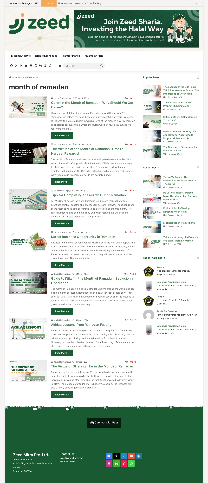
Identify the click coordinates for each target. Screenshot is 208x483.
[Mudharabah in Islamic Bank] (152, 227)
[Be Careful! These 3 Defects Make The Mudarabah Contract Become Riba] (152, 197)
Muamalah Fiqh (94, 55)
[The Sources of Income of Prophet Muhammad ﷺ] (152, 107)
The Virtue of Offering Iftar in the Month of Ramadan (92, 366)
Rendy (160, 267)
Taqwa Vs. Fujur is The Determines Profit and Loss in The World (179, 180)
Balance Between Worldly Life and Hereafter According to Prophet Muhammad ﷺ (179, 135)
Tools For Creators (167, 311)
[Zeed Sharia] (39, 23)
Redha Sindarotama (62, 98)
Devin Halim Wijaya (62, 190)
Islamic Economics (46, 55)
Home (14, 77)
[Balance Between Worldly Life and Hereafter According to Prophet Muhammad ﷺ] (152, 136)
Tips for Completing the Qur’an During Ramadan (88, 195)
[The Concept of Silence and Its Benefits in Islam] (152, 151)
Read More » (62, 135)
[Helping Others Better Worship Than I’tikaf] (152, 121)
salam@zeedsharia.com (71, 458)
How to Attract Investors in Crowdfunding (79, 3)
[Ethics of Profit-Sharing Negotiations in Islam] (152, 213)
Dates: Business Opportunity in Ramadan (83, 237)
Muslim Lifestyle (21, 55)
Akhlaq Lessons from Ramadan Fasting (81, 325)
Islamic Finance (71, 55)
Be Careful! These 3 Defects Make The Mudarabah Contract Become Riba (180, 196)
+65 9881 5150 (67, 461)
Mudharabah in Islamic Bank (179, 222)
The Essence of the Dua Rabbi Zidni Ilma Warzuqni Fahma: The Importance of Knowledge (181, 90)
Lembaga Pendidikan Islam (172, 282)
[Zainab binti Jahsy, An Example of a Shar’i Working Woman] (152, 242)
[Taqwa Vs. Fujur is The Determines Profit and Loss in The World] (152, 181)
